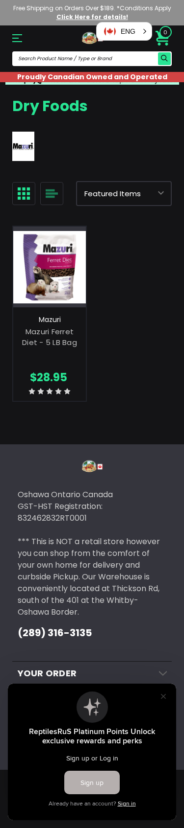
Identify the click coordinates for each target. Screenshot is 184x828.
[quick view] (50, 275)
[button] (124, 31)
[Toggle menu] (24, 37)
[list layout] (51, 193)
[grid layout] (23, 193)
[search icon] (164, 58)
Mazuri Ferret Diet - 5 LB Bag (49, 337)
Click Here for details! (92, 17)
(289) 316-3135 (55, 633)
